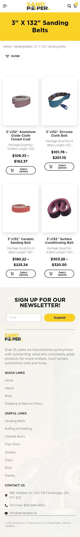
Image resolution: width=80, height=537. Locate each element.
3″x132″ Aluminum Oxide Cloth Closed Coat (21, 135)
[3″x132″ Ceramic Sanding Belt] (21, 208)
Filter (15, 56)
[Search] (69, 6)
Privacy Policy (54, 523)
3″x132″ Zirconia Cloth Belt (59, 133)
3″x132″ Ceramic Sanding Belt (21, 241)
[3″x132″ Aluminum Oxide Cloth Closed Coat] (21, 101)
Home (7, 46)
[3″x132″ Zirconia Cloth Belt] (59, 101)
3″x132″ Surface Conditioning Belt (59, 241)
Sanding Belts (23, 46)
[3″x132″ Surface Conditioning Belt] (59, 208)
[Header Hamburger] (5, 6)
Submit (60, 318)
